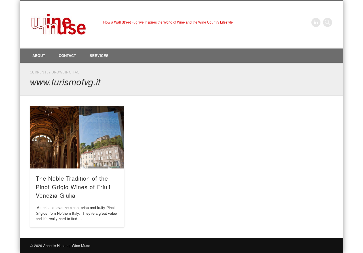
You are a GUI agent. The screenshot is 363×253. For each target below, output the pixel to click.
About (38, 55)
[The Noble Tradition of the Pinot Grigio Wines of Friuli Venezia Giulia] (77, 137)
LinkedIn (315, 22)
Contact (67, 55)
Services (99, 55)
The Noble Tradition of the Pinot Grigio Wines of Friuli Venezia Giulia (73, 186)
